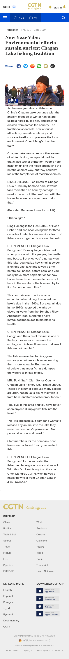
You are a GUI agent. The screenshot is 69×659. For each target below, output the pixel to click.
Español (8, 595)
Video (39, 552)
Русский (8, 614)
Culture (40, 534)
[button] (12, 100)
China (6, 522)
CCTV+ (7, 626)
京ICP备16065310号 (46, 636)
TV (35, 18)
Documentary (11, 620)
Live (5, 558)
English (7, 589)
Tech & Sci (9, 534)
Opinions (41, 540)
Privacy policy (43, 650)
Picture (7, 552)
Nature (40, 546)
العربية (6, 608)
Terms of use (12, 650)
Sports (7, 540)
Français (8, 602)
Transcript (42, 565)
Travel (6, 546)
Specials (8, 565)
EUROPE (8, 571)
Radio (22, 18)
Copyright (27, 650)
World (39, 522)
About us (59, 650)
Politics (7, 528)
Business (41, 528)
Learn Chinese (45, 571)
